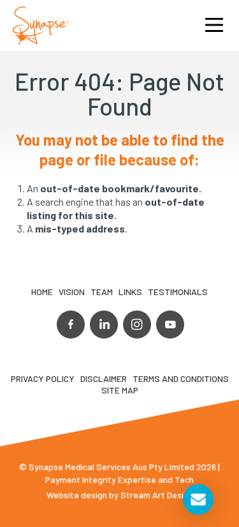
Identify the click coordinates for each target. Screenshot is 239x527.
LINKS (130, 291)
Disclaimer (103, 378)
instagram (137, 324)
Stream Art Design (156, 494)
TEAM (102, 291)
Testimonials (178, 291)
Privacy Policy (43, 378)
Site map (119, 390)
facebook (71, 324)
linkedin (104, 324)
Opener (214, 25)
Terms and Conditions (181, 378)
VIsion (72, 291)
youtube (170, 324)
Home (42, 291)
